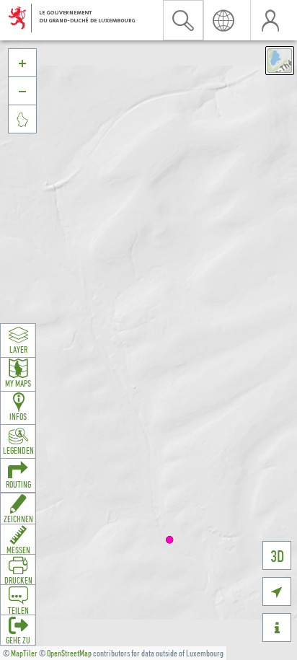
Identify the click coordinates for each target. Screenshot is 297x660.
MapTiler (24, 653)
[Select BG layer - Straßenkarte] (279, 60)
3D (277, 556)
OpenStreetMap (69, 653)
